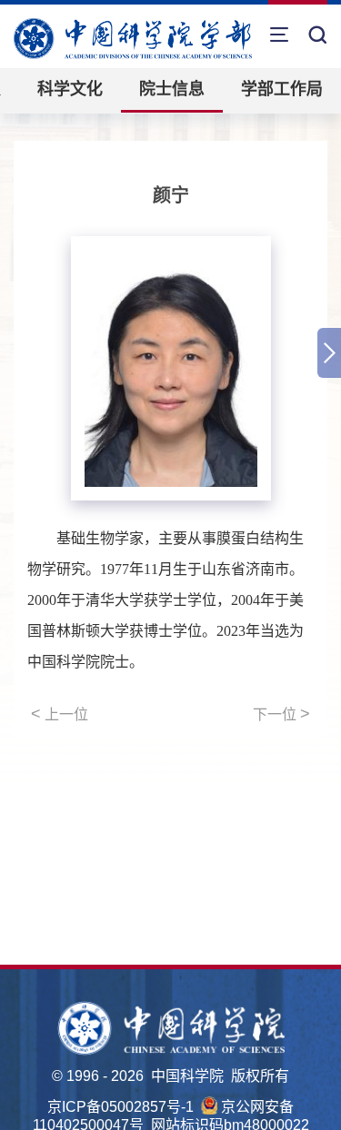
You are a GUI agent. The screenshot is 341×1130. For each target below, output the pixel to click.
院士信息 (172, 89)
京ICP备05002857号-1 (120, 1107)
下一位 (281, 714)
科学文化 (70, 89)
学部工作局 (282, 89)
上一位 (59, 714)
